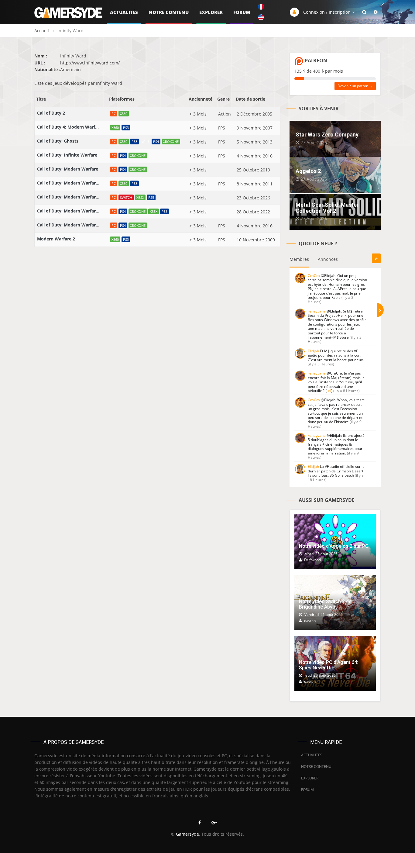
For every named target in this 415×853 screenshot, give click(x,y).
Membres (299, 259)
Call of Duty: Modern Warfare (67, 169)
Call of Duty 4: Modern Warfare (69, 127)
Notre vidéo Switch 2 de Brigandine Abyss (325, 604)
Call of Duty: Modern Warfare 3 (69, 183)
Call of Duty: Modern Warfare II (69, 211)
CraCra (314, 275)
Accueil (41, 30)
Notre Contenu (169, 12)
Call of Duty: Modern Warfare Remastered (69, 225)
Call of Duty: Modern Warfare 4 (69, 197)
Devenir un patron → (355, 85)
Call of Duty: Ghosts (57, 141)
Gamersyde (187, 834)
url (329, 390)
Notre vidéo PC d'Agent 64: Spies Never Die (328, 665)
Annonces (328, 259)
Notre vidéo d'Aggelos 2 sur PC (334, 546)
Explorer (211, 12)
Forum (241, 12)
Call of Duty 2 (51, 113)
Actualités (124, 12)
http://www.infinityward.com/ (90, 63)
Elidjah (313, 351)
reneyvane (317, 311)
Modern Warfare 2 (56, 239)
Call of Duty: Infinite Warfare (67, 155)
